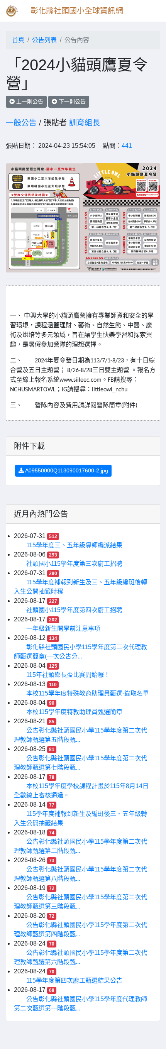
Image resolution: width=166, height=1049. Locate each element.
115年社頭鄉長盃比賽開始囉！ (68, 675)
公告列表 (44, 40)
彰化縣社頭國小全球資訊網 (76, 11)
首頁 (18, 40)
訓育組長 (84, 122)
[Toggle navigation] (149, 11)
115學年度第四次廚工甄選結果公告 (74, 980)
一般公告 (21, 122)
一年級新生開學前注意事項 (63, 628)
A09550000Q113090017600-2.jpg (66, 470)
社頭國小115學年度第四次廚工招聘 (74, 610)
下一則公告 (71, 101)
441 (127, 145)
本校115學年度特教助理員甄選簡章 (74, 712)
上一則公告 (29, 101)
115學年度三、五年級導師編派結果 (74, 545)
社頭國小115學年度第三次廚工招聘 (74, 563)
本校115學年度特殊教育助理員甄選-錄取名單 (87, 693)
